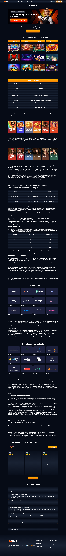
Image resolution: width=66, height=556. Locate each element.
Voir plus (33, 477)
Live (26, 41)
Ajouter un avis (52, 447)
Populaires (13, 41)
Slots (51, 41)
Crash (39, 41)
